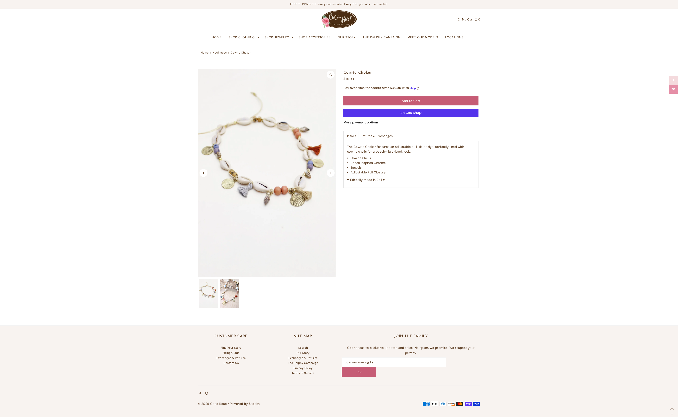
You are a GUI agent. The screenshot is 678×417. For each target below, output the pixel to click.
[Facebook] (200, 393)
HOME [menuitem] (216, 37)
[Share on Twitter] (673, 89)
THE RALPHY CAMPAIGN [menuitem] (381, 37)
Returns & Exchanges (377, 136)
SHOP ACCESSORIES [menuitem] (315, 37)
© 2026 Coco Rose (212, 404)
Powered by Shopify (245, 404)
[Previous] (203, 173)
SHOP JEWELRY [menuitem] (276, 37)
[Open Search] (459, 19)
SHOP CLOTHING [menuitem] (241, 37)
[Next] (331, 173)
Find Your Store (231, 348)
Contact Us (231, 363)
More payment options (361, 122)
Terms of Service (303, 373)
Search (303, 348)
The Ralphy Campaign (303, 363)
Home (205, 52)
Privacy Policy (303, 368)
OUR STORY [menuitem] (347, 37)
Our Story (303, 353)
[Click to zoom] (331, 75)
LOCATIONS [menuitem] (454, 37)
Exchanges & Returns (231, 358)
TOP (671, 412)
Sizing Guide (231, 353)
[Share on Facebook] (673, 80)
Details (351, 136)
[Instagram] (206, 393)
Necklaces (220, 52)
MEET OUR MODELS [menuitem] (423, 37)
